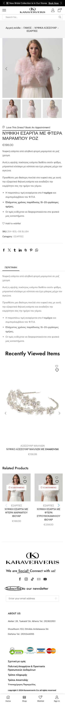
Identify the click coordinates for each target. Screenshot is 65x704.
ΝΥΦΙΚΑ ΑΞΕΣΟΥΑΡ (46, 27)
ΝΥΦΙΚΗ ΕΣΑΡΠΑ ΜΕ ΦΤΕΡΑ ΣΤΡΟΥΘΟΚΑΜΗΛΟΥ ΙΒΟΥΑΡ (48, 514)
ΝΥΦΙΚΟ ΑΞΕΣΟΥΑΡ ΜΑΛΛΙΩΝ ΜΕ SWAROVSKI (32, 449)
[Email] (38, 579)
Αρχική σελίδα (13, 27)
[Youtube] (45, 579)
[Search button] (59, 17)
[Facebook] (19, 579)
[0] (62, 10)
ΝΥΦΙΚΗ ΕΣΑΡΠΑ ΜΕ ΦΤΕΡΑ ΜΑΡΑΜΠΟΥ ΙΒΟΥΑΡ (16, 512)
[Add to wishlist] (57, 368)
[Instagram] (26, 579)
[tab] (10, 267)
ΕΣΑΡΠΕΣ (32, 31)
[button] (4, 3)
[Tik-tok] (32, 579)
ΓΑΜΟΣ (28, 27)
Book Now (54, 3)
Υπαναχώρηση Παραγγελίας (22, 684)
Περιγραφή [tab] (11, 267)
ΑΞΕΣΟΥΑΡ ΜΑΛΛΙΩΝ (33, 445)
